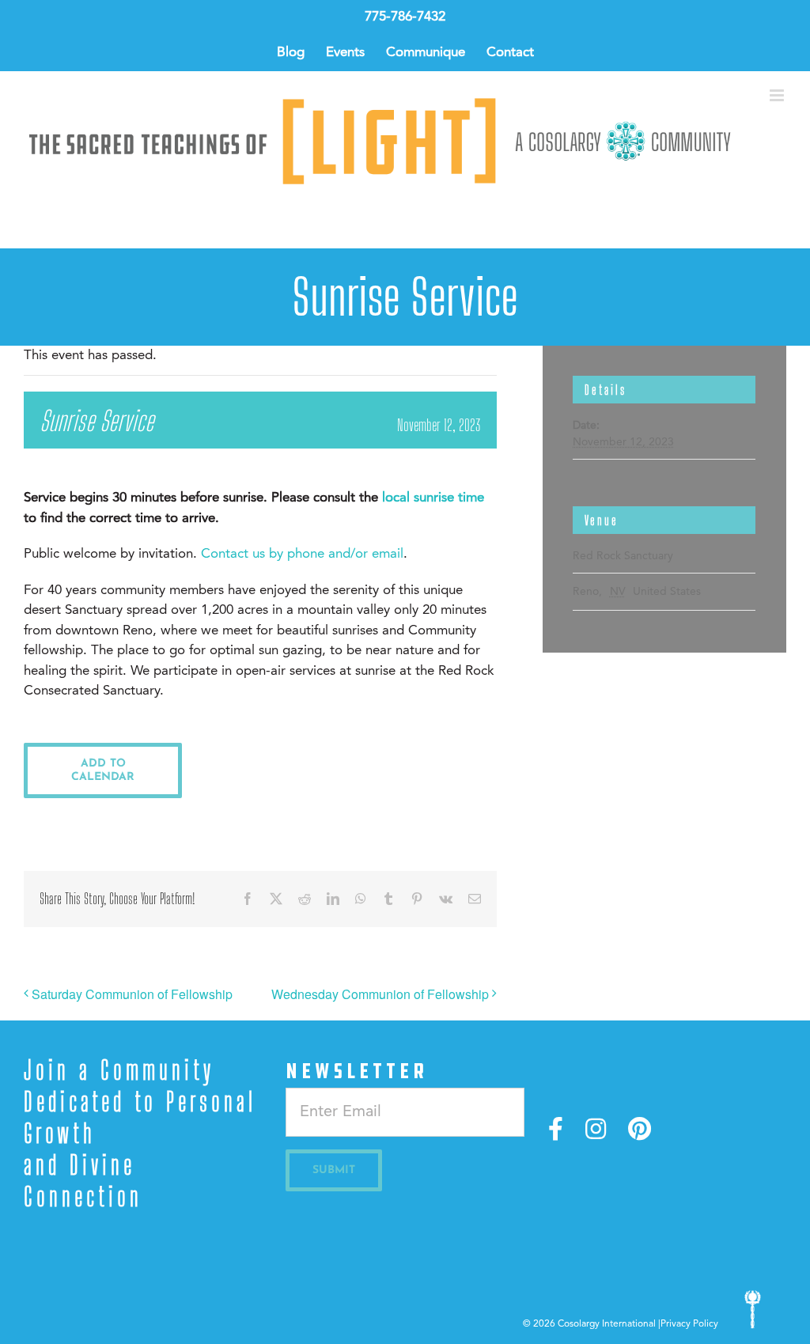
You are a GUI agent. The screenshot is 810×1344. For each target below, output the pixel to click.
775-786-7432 (405, 17)
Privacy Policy (689, 1324)
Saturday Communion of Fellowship (132, 994)
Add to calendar (102, 770)
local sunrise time (433, 498)
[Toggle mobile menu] (778, 95)
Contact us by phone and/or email (302, 554)
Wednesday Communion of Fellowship (380, 994)
